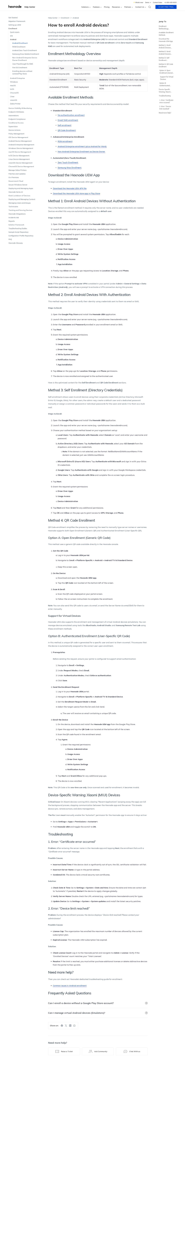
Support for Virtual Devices (166, 78)
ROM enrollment (65, 141)
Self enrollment (64, 125)
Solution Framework (16, 225)
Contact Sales (157, 2)
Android (13, 39)
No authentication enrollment (71, 115)
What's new (139, 2)
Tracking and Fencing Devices (20, 210)
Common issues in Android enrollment (70, 985)
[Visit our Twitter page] (66, 1025)
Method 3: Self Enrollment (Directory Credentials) (164, 59)
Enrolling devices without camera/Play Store (22, 72)
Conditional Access (16, 123)
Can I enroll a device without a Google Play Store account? (81, 1003)
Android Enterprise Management (21, 145)
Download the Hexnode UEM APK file (70, 188)
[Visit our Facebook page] (62, 1025)
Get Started (12, 17)
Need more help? (165, 113)
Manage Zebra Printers (17, 170)
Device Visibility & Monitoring (20, 108)
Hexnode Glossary (15, 243)
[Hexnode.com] (14, 7)
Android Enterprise (17, 78)
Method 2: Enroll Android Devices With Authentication (166, 52)
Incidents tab (13, 217)
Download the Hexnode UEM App (166, 40)
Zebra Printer (15, 104)
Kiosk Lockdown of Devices (19, 196)
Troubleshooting (165, 96)
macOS (13, 85)
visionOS (13, 100)
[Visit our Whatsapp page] (74, 1025)
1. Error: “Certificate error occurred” (166, 101)
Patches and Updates (17, 174)
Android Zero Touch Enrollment (24, 50)
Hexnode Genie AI (15, 192)
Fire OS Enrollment (19, 67)
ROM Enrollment (18, 47)
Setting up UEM (14, 25)
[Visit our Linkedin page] (70, 1025)
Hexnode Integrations (17, 214)
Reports (11, 221)
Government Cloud (15, 181)
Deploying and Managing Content (21, 199)
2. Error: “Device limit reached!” (165, 107)
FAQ (10, 239)
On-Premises (13, 177)
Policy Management (16, 134)
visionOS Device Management (20, 163)
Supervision (13, 126)
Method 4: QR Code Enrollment (166, 65)
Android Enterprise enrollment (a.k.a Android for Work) (82, 146)
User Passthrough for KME (22, 64)
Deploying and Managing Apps (20, 188)
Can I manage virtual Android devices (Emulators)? (76, 1012)
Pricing (106, 7)
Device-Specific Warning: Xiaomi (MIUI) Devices (165, 90)
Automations (13, 115)
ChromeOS (14, 93)
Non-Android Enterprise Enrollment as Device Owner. (81, 151)
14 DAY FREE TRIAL (166, 7)
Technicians (13, 206)
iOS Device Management (18, 137)
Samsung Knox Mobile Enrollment (25, 54)
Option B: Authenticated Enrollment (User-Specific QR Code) (165, 84)
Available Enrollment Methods (166, 33)
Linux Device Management (19, 159)
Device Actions (14, 130)
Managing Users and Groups (19, 203)
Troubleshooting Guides (17, 228)
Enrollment (12, 28)
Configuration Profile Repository (20, 236)
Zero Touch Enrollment (68, 162)
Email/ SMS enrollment (68, 120)
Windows (14, 82)
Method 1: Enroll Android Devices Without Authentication (165, 46)
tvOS (12, 89)
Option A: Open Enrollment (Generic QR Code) (166, 71)
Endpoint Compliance (16, 119)
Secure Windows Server (17, 185)
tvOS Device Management (18, 155)
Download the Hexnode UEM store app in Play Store (76, 193)
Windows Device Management (20, 148)
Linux (12, 96)
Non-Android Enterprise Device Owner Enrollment (24, 59)
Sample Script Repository (18, 232)
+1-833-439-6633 (170, 2)
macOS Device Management (19, 152)
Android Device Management (20, 141)
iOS (11, 36)
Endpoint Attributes (16, 112)
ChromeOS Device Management (21, 166)
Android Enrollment (20, 43)
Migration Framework (16, 21)
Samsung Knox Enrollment (69, 167)
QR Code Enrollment (67, 130)
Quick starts (14, 32)
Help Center (29, 7)
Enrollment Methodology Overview (163, 27)
